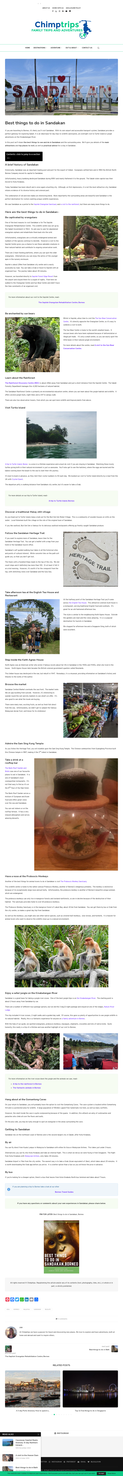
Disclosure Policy (73, 8)
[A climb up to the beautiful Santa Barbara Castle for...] (51, 1446)
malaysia (26, 1309)
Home (27, 48)
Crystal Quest (17, 479)
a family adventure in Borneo (73, 1019)
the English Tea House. (78, 603)
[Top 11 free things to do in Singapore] (32, 1389)
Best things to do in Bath (27, 1467)
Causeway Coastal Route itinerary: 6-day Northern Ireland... (27, 1442)
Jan (20, 1328)
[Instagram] (59, 11)
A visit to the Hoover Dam (27, 1455)
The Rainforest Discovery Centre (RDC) (22, 383)
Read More (112, 1473)
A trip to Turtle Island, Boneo (16, 464)
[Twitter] (56, 11)
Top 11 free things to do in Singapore (32, 1411)
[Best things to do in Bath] (7, 1470)
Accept (101, 1473)
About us (46, 8)
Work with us (58, 8)
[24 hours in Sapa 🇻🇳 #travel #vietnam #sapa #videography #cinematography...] (72, 1446)
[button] (38, 4)
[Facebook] (52, 11)
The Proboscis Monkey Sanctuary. (73, 881)
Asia (8, 1309)
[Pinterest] (63, 11)
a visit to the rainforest (70, 204)
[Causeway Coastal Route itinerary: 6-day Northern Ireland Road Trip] (7, 1442)
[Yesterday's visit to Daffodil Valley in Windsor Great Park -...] (112, 1446)
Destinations (39, 48)
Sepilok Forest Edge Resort (42, 276)
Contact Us (87, 48)
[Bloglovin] (70, 11)
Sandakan (37, 1309)
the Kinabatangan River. (86, 998)
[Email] (66, 11)
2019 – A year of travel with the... (90, 1411)
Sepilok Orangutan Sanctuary (45, 204)
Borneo (16, 1309)
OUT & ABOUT (71, 48)
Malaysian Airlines (32, 1156)
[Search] (98, 47)
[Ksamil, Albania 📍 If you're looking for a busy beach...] (92, 1446)
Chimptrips (82, 1470)
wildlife (48, 1309)
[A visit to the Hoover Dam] (7, 1457)
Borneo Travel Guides (64, 1192)
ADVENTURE (55, 48)
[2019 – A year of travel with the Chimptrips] (90, 1389)
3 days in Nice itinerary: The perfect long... (53, 4)
